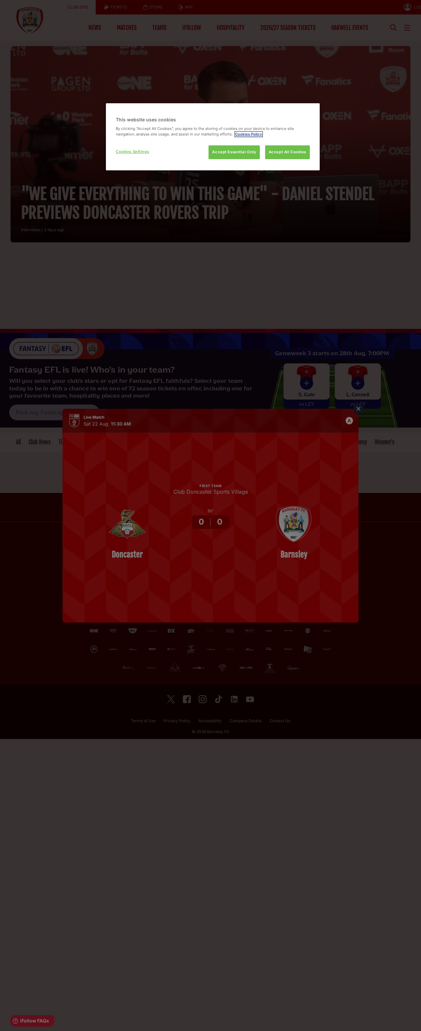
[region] (213, 137)
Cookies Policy (248, 134)
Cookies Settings (132, 151)
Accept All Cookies (287, 152)
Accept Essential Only (234, 152)
